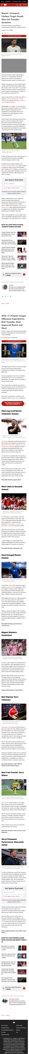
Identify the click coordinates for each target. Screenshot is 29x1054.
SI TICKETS (24, 1)
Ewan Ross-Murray (6, 337)
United (17, 106)
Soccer (7, 303)
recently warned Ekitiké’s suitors (10, 165)
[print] (11, 296)
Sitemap (18, 1030)
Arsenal (3, 520)
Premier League (15, 398)
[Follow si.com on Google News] (24, 274)
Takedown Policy (5, 1027)
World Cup (13, 377)
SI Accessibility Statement (7, 1030)
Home (2, 303)
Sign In (25, 4)
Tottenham (4, 441)
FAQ (17, 1032)
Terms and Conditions (21, 1027)
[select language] (20, 4)
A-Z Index (3, 1032)
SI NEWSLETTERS (16, 1)
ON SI (2, 1)
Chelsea (13, 88)
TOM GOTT (11, 285)
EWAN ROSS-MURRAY (14, 999)
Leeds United (4, 802)
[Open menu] (2, 5)
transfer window (10, 587)
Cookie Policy (19, 1025)
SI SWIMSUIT (8, 1)
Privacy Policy (4, 1025)
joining (8, 76)
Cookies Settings (5, 1034)
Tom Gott (3, 30)
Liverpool (20, 88)
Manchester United (6, 727)
